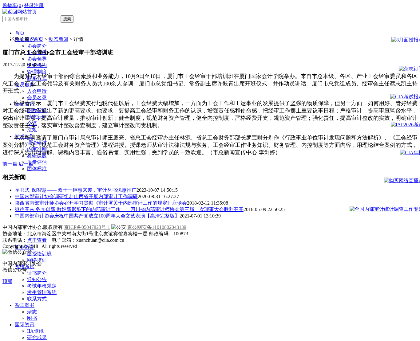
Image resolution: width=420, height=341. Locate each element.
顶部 (7, 281)
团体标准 (37, 168)
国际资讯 (24, 324)
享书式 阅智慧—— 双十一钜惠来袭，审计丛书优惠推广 (76, 190)
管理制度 (37, 71)
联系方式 (37, 298)
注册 (39, 5)
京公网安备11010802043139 (156, 227)
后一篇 (25, 164)
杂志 (32, 311)
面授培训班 (39, 253)
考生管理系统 (42, 292)
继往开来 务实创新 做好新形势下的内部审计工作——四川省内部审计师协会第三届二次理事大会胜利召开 (129, 209)
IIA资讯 (35, 331)
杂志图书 (24, 305)
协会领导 (37, 58)
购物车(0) (12, 5)
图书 (32, 318)
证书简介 (37, 273)
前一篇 (9, 164)
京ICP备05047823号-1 (87, 227)
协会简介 (37, 46)
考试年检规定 (42, 285)
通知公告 (37, 279)
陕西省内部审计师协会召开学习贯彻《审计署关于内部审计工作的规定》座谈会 (101, 203)
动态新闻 (58, 39)
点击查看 (37, 240)
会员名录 (37, 97)
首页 (20, 33)
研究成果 (37, 337)
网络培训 (37, 260)
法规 (32, 129)
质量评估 (37, 162)
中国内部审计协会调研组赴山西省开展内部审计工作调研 (76, 196)
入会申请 (37, 91)
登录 (29, 5)
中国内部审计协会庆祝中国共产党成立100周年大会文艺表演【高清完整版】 (97, 215)
